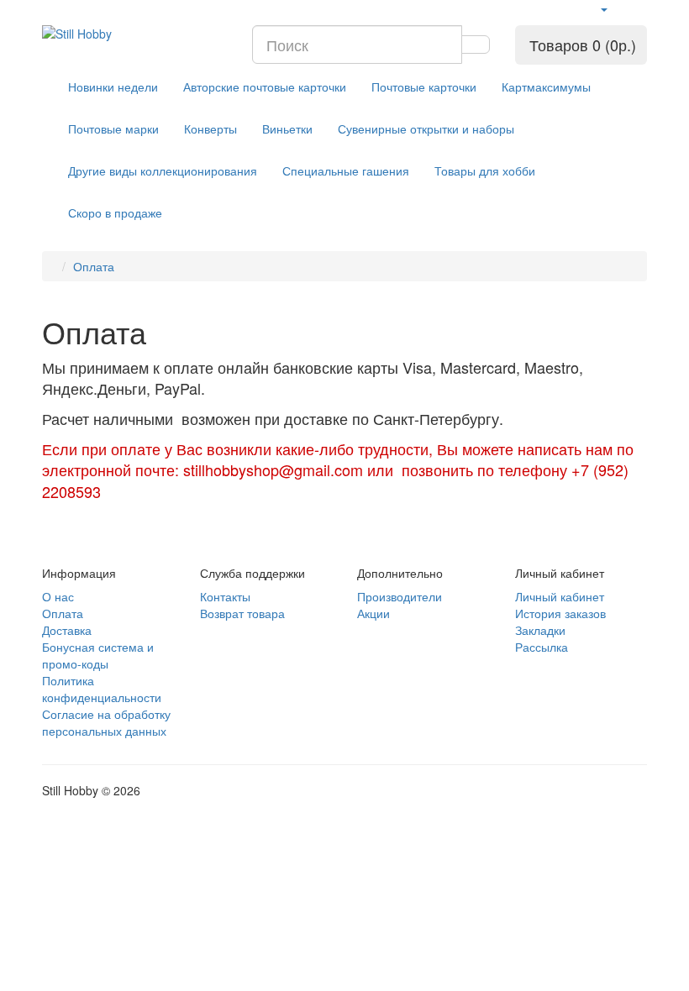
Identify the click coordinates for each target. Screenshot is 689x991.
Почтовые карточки (423, 86)
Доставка (67, 629)
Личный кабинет (559, 596)
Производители (399, 596)
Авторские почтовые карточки (264, 86)
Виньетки (287, 128)
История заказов (560, 613)
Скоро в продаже (115, 212)
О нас (58, 596)
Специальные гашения (345, 170)
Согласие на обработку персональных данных (106, 722)
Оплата (93, 266)
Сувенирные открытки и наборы (426, 128)
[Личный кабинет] (603, 8)
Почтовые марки (113, 128)
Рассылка (541, 646)
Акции (373, 613)
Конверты (210, 128)
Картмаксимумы (546, 86)
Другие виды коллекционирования (162, 170)
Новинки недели (113, 86)
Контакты (225, 596)
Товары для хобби (484, 170)
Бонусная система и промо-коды (98, 655)
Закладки (540, 629)
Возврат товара (242, 613)
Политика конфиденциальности (101, 688)
